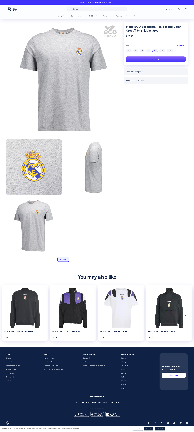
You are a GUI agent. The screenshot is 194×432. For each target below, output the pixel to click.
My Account (10, 373)
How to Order (10, 362)
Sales (134, 16)
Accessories (120, 16)
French (123, 369)
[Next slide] (185, 315)
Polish (123, 388)
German (123, 373)
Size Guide (180, 45)
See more (63, 259)
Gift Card (9, 358)
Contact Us (86, 358)
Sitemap (9, 381)
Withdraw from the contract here (94, 366)
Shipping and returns (135, 80)
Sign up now (173, 375)
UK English (124, 362)
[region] (97, 429)
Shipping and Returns (13, 366)
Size (127, 45)
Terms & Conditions (51, 366)
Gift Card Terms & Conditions (54, 369)
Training (91, 16)
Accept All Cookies (160, 428)
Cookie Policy (49, 362)
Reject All (148, 428)
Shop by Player (76, 16)
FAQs (85, 362)
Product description (134, 72)
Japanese (124, 384)
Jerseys (60, 16)
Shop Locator (10, 377)
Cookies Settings (138, 428)
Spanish (123, 358)
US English (124, 366)
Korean (123, 381)
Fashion (105, 16)
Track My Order (11, 369)
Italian (123, 377)
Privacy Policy (49, 358)
